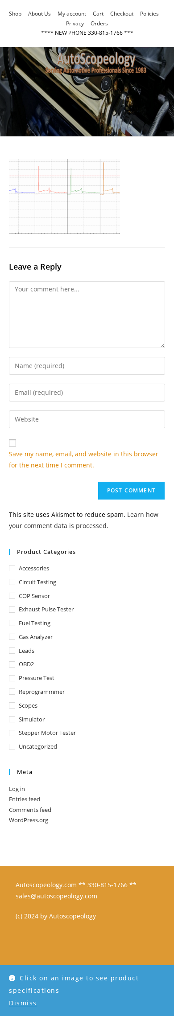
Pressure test (36, 678)
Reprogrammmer (42, 692)
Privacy (75, 23)
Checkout (121, 13)
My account (72, 13)
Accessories (34, 568)
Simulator (32, 719)
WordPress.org (28, 820)
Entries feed (24, 799)
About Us (39, 13)
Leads (26, 651)
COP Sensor (34, 596)
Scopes (28, 705)
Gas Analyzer (36, 637)
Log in (17, 789)
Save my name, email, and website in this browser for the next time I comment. (83, 459)
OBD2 (26, 664)
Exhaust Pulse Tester (46, 609)
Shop (15, 13)
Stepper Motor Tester (47, 733)
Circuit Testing (37, 582)
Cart (98, 13)
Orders (99, 23)
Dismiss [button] (23, 1003)
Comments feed (30, 810)
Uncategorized (38, 746)
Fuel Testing (34, 623)
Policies (149, 13)
